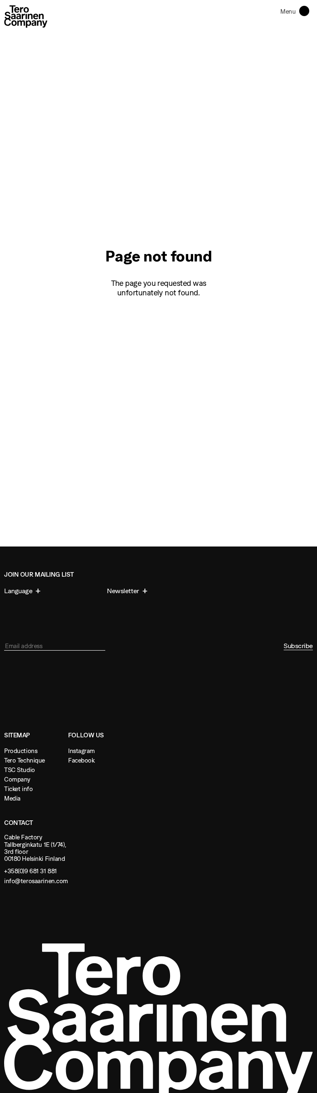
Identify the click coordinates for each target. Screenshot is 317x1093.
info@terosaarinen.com (36, 880)
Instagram (81, 750)
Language (19, 590)
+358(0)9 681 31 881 (30, 870)
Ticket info (18, 788)
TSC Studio (19, 769)
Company (17, 779)
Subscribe (298, 645)
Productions (20, 750)
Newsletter (123, 590)
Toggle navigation (306, 10)
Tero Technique (24, 760)
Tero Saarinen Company (25, 16)
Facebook (81, 760)
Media (12, 798)
